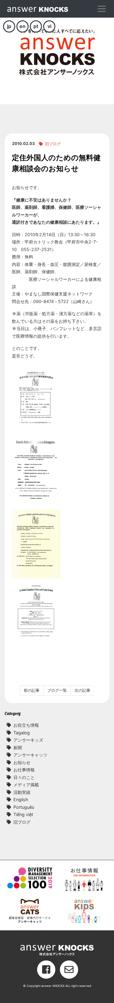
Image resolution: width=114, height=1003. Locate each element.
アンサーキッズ (28, 740)
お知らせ (21, 762)
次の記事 (82, 690)
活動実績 (21, 792)
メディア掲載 (26, 784)
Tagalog (21, 732)
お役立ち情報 (26, 725)
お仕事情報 (24, 769)
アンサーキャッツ (30, 754)
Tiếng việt (23, 814)
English (20, 799)
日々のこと (24, 777)
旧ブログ (53, 144)
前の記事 (32, 690)
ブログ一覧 (57, 690)
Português (23, 807)
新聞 (17, 747)
